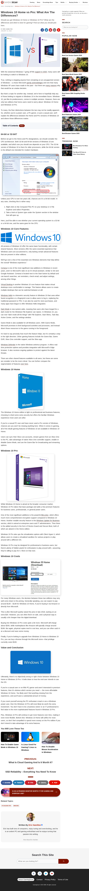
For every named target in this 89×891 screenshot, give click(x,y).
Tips (56, 2)
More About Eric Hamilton (30, 839)
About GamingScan (25, 880)
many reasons (51, 85)
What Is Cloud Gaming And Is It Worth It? (31, 762)
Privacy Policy (50, 880)
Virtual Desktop (7, 284)
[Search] (63, 861)
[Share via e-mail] (54, 30)
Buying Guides (73, 2)
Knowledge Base (48, 2)
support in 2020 (41, 72)
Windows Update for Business (48, 521)
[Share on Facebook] (42, 30)
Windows (16, 805)
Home (2, 6)
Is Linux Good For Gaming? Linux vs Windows (28, 747)
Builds (62, 2)
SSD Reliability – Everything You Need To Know (30, 771)
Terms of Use (63, 880)
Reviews (85, 2)
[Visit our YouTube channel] (52, 873)
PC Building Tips (6, 805)
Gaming (32, 2)
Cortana (4, 268)
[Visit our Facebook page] (33, 873)
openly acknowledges (34, 83)
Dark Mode (5, 309)
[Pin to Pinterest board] (50, 30)
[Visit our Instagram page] (40, 873)
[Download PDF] (58, 30)
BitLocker (44, 515)
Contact (40, 880)
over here (24, 364)
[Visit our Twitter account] (46, 873)
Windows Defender (8, 345)
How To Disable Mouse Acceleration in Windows (50, 749)
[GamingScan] (9, 2)
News (38, 2)
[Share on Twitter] (46, 30)
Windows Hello (6, 295)
